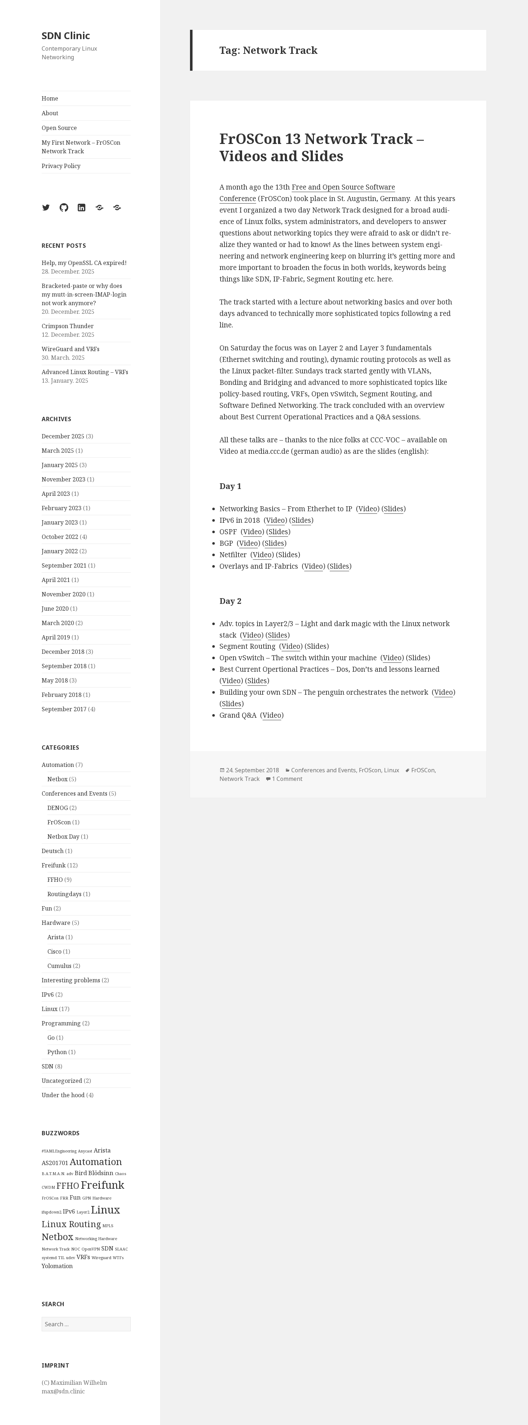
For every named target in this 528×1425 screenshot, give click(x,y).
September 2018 (64, 666)
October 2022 (60, 537)
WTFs (118, 1257)
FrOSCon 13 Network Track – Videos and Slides (321, 147)
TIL (61, 1257)
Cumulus (59, 966)
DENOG (57, 808)
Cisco (54, 951)
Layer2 (83, 1212)
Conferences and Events (74, 793)
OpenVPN (91, 1249)
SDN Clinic (66, 35)
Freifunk (54, 865)
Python (57, 1052)
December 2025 (63, 436)
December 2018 (63, 652)
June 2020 (55, 609)
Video (367, 508)
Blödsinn (101, 1173)
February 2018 (62, 695)
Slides (393, 508)
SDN (48, 1066)
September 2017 (64, 709)
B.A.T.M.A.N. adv (57, 1173)
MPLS (107, 1225)
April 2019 (56, 637)
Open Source (59, 128)
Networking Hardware (96, 1238)
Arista (55, 937)
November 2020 (63, 594)
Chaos (120, 1173)
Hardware (56, 923)
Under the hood (63, 1095)
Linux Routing (71, 1224)
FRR (64, 1198)
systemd (49, 1257)
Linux (49, 1009)
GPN (86, 1198)
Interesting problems (71, 980)
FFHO (55, 880)
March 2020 (58, 623)
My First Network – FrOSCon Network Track (81, 147)
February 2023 (62, 508)
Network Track (56, 1249)
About (50, 113)
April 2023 (56, 494)
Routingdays (64, 894)
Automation (58, 765)
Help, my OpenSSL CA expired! (84, 263)
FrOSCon (50, 1198)
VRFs (83, 1257)
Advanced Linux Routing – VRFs (85, 372)
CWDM (48, 1187)
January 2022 (60, 551)
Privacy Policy (61, 166)
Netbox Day (63, 836)
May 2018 (55, 680)
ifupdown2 (51, 1212)
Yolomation (57, 1266)
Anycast (85, 1151)
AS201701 (55, 1163)
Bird (81, 1173)
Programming (61, 1023)
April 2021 (56, 580)
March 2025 (58, 451)
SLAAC (121, 1249)
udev (70, 1257)
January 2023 (60, 522)
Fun (47, 908)
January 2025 (60, 465)
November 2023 (63, 479)
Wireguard (101, 1257)
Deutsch (53, 851)
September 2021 (64, 565)
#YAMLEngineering (59, 1151)
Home (50, 98)
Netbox (57, 779)
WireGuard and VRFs (70, 349)
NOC (75, 1249)
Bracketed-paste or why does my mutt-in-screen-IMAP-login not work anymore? (84, 294)
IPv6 (48, 994)
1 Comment (287, 779)
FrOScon (59, 822)
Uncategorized (62, 1081)
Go (51, 1038)
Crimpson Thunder (68, 326)
